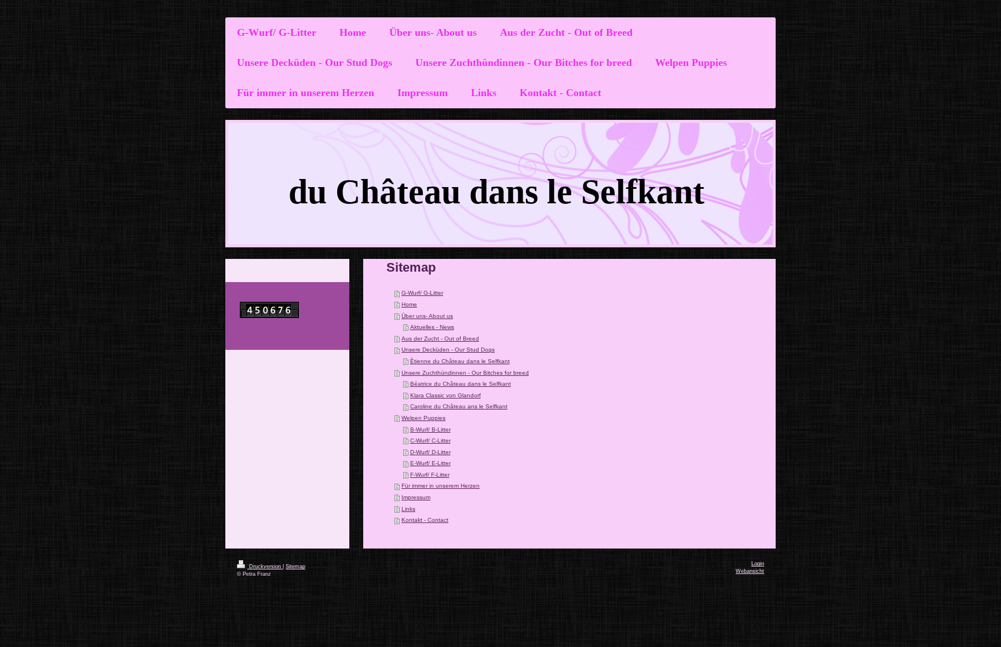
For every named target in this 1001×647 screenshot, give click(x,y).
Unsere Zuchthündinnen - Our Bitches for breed (465, 373)
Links (408, 509)
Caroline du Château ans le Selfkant (458, 406)
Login (757, 563)
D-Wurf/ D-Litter (430, 452)
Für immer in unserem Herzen (440, 485)
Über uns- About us (427, 316)
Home (409, 304)
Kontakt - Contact (424, 520)
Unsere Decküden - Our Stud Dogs (448, 349)
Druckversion (265, 566)
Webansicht (750, 571)
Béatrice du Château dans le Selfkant (460, 384)
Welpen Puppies (423, 418)
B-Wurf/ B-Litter (430, 429)
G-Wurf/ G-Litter (422, 293)
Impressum (415, 497)
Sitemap (295, 566)
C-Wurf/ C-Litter (430, 440)
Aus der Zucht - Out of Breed (440, 338)
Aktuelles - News (432, 327)
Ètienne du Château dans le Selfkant (460, 361)
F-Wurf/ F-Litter (430, 474)
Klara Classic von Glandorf (445, 395)
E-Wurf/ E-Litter (430, 463)
